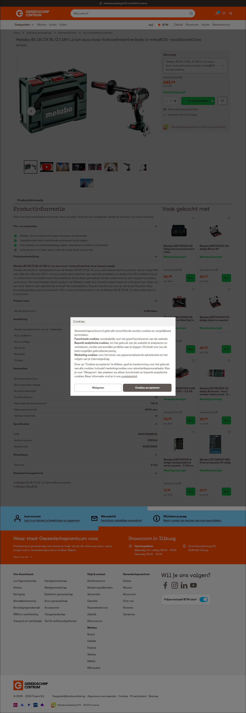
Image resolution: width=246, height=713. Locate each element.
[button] (147, 388)
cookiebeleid (129, 376)
